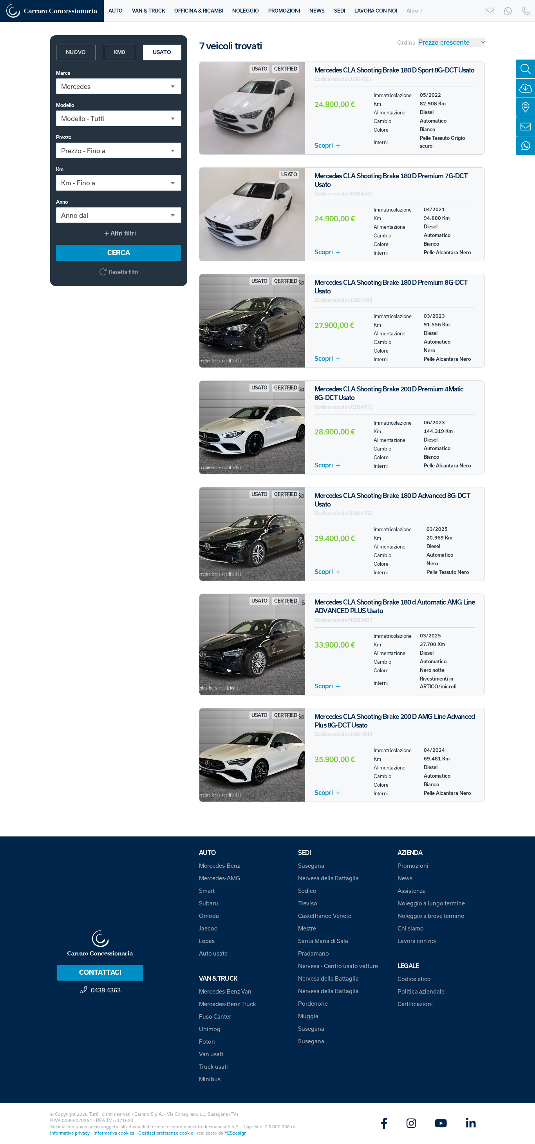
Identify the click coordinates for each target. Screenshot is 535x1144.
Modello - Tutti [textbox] (83, 118)
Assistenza (412, 890)
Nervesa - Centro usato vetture (338, 966)
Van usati (211, 1054)
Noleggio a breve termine (431, 915)
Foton (207, 1041)
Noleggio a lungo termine (431, 903)
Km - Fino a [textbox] (78, 183)
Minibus (210, 1079)
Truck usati (213, 1066)
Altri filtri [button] (122, 233)
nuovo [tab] (76, 52)
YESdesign (235, 1132)
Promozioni (413, 865)
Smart (207, 890)
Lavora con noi (417, 941)
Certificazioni (415, 1004)
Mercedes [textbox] (75, 86)
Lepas (207, 941)
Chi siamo (411, 928)
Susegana (311, 865)
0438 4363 (106, 990)
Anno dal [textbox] (74, 215)
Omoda (209, 915)
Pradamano (313, 953)
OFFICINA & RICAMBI (198, 10)
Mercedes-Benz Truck (227, 1004)
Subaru (208, 903)
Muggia (308, 1016)
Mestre (307, 928)
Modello (65, 105)
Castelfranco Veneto (325, 915)
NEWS (317, 10)
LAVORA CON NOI (375, 10)
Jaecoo (208, 928)
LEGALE (408, 966)
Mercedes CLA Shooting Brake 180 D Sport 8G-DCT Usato (394, 70)
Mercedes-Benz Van (225, 991)
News (405, 878)
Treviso (307, 903)
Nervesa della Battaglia (328, 878)
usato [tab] (162, 52)
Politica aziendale (421, 991)
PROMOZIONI (284, 10)
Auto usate (213, 953)
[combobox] (118, 86)
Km (59, 169)
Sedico (307, 890)
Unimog (210, 1029)
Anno (62, 202)
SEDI (339, 10)
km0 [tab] (119, 52)
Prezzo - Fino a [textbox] (83, 150)
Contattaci (100, 972)
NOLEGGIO (245, 10)
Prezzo (63, 137)
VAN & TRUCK (148, 10)
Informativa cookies (114, 1132)
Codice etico (414, 979)
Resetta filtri (123, 272)
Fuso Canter (215, 1016)
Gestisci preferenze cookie (165, 1132)
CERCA (118, 252)
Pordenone (313, 1003)
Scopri (323, 145)
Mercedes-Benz (219, 865)
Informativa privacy (70, 1132)
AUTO (115, 10)
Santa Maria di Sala (323, 941)
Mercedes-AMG (219, 878)
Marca (63, 73)
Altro (412, 10)
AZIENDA (410, 852)
